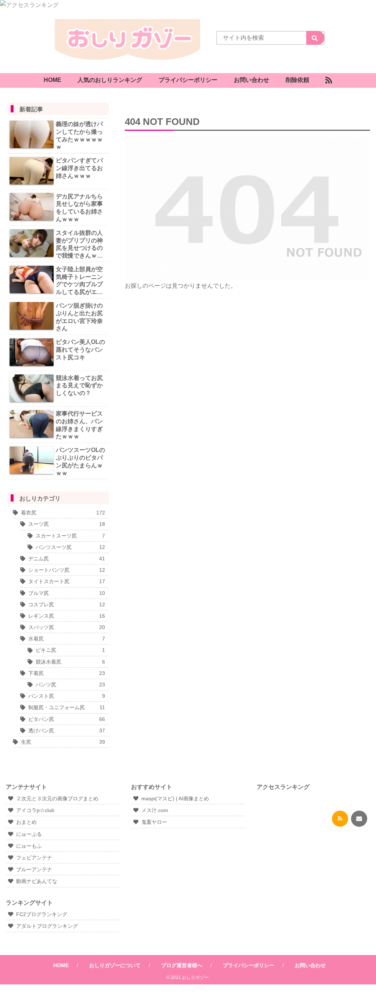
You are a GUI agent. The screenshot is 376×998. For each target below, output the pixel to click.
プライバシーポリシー (248, 965)
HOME (61, 965)
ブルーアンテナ (34, 869)
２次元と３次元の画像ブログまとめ (57, 798)
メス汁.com (154, 810)
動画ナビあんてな (36, 881)
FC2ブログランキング (41, 914)
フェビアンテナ (34, 858)
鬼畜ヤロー (154, 822)
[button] (315, 38)
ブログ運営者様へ (181, 965)
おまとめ (26, 822)
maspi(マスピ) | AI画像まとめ (175, 798)
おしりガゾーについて (115, 965)
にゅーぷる (29, 834)
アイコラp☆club (35, 810)
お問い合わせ (310, 965)
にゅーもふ (29, 846)
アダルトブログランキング (47, 926)
